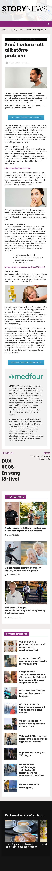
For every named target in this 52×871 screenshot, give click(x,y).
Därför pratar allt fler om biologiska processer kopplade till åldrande (25, 529)
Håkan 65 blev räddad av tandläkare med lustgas (32, 693)
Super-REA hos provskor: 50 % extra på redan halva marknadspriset (32, 646)
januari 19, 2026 (12, 535)
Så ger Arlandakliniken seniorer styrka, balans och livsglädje (23, 569)
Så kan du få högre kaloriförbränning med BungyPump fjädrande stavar (25, 610)
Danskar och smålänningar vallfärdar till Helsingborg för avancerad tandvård (31, 770)
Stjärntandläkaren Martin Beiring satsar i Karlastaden (32, 723)
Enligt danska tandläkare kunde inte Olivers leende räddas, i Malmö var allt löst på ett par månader (32, 677)
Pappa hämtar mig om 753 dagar (32, 754)
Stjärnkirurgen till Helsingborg (29, 786)
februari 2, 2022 (14, 63)
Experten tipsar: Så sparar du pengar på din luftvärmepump (33, 661)
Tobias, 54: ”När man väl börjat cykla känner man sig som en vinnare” (33, 739)
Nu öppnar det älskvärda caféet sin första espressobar (21, 845)
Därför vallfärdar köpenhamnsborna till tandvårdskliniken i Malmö (32, 708)
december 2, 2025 (13, 575)
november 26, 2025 (13, 617)
